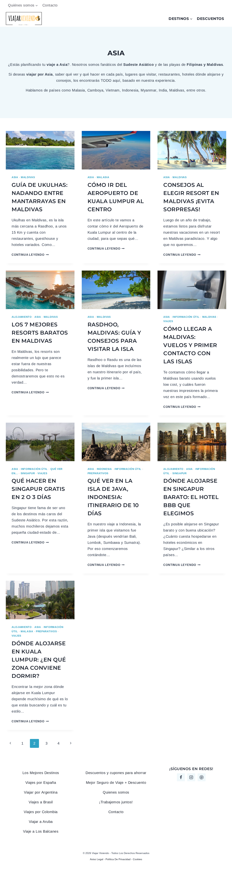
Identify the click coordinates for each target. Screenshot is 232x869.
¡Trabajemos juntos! (116, 802)
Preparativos (98, 473)
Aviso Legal (96, 859)
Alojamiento (22, 316)
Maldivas (28, 177)
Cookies (137, 859)
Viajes (168, 321)
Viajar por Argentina (40, 792)
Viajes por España (40, 783)
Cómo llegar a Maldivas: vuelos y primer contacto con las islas (190, 345)
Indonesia (104, 469)
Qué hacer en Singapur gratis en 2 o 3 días (38, 488)
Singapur (28, 473)
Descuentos (210, 18)
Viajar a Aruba (41, 822)
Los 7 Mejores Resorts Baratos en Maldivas (40, 332)
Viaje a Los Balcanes (40, 831)
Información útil (186, 316)
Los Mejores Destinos (40, 773)
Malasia (103, 177)
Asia (15, 177)
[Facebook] (181, 777)
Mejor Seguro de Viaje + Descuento (116, 783)
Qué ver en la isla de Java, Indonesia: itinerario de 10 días (113, 497)
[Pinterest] (202, 777)
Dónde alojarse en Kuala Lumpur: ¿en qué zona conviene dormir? (39, 659)
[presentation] (40, 150)
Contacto (50, 5)
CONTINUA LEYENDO (30, 254)
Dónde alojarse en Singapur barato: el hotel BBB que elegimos (191, 497)
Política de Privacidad (117, 859)
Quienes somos (116, 792)
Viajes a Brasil (41, 802)
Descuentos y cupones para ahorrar (116, 773)
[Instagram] (191, 777)
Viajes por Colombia (41, 812)
